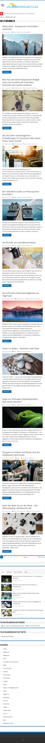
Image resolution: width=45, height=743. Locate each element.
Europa (5, 671)
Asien (5, 658)
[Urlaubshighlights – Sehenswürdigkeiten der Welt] (22, 4)
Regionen (6, 694)
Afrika (5, 649)
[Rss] (22, 740)
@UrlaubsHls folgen (7, 636)
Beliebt (9, 572)
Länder (5, 681)
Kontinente (6, 678)
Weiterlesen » (7, 72)
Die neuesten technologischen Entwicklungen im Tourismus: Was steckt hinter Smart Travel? (21, 138)
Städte (5, 707)
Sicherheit (6, 704)
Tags (26, 572)
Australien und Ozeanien (10, 662)
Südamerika (7, 710)
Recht (5, 691)
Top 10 (5, 713)
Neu (3, 572)
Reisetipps (6, 697)
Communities (7, 668)
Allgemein (6, 652)
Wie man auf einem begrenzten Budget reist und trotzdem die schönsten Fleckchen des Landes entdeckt (20, 82)
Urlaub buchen (7, 717)
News (5, 684)
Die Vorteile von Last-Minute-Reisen (19, 242)
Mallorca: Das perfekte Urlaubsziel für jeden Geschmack (20, 13)
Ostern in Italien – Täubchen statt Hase (20, 348)
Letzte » (25, 557)
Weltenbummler (18, 88)
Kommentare (18, 572)
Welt (4, 720)
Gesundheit (6, 675)
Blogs (14, 32)
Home (2, 17)
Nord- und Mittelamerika (10, 688)
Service (5, 700)
